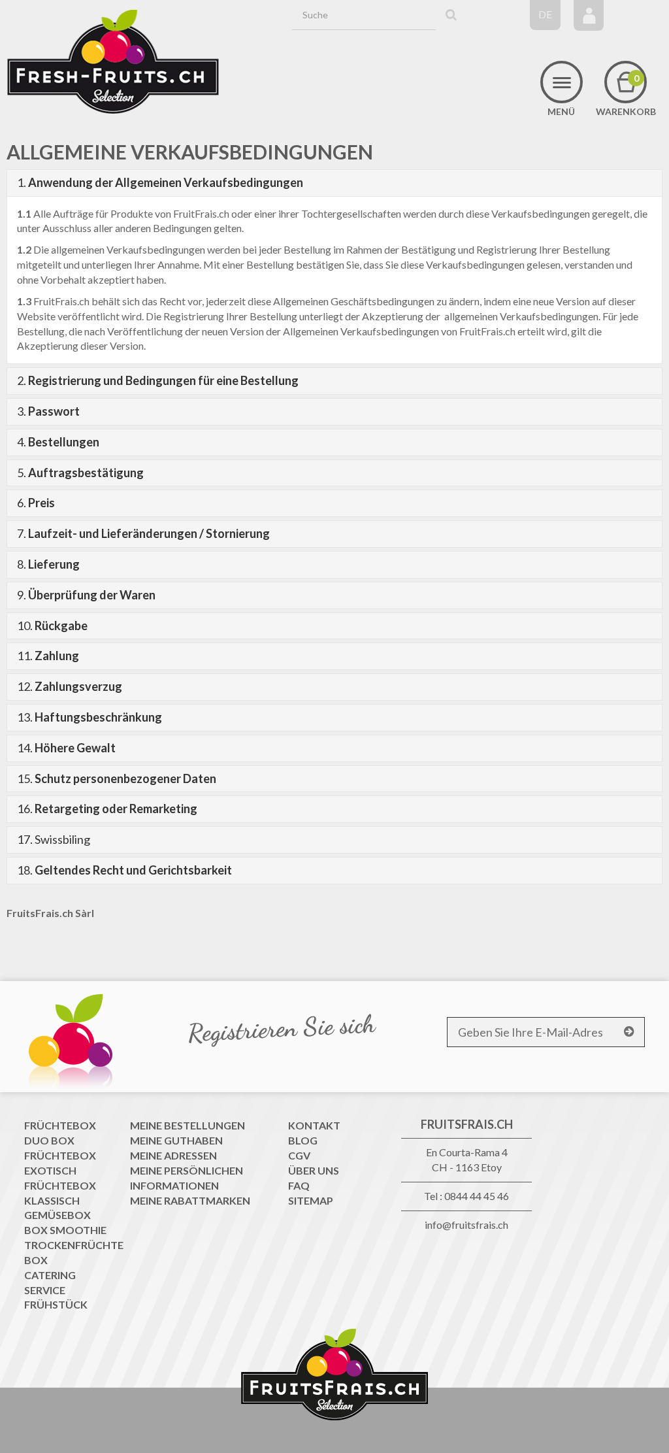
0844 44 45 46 (476, 1196)
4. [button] (58, 442)
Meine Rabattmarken (190, 1200)
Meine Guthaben (176, 1140)
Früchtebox (60, 1125)
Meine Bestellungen (187, 1125)
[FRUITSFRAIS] (113, 62)
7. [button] (143, 533)
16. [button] (107, 808)
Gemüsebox (57, 1215)
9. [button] (86, 595)
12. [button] (69, 686)
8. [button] (48, 564)
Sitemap (310, 1200)
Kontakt (314, 1125)
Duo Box (49, 1140)
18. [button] (124, 870)
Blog (303, 1140)
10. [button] (52, 625)
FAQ (299, 1185)
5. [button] (80, 472)
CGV (299, 1155)
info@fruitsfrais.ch (466, 1224)
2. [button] (158, 380)
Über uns (313, 1170)
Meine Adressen (173, 1155)
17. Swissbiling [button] (53, 839)
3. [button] (48, 411)
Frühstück (56, 1304)
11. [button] (48, 655)
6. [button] (36, 502)
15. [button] (116, 778)
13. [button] (89, 717)
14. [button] (66, 748)
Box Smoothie (65, 1230)
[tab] (334, 183)
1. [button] (160, 182)
